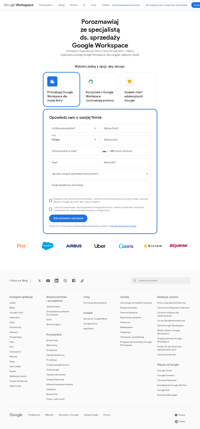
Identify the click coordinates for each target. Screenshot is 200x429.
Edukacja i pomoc (167, 297)
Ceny (93, 5)
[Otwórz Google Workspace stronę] (19, 5)
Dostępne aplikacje (21, 297)
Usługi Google (91, 415)
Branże (74, 5)
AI (84, 5)
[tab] (61, 89)
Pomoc (107, 415)
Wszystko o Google (69, 415)
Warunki (49, 415)
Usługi (61, 5)
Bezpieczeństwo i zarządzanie (56, 299)
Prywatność (34, 415)
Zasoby (106, 5)
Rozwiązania (45, 5)
